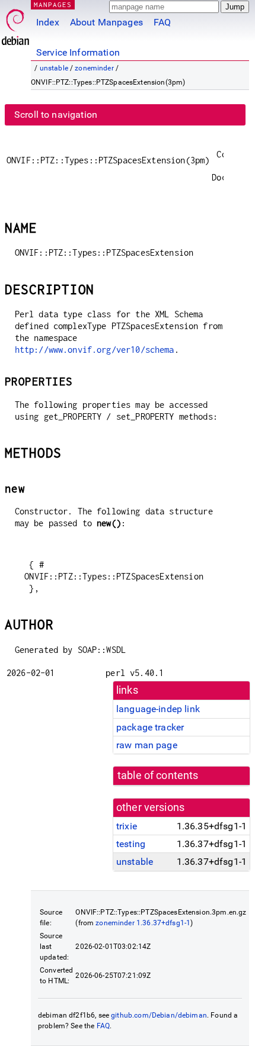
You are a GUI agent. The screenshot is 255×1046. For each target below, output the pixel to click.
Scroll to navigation (55, 114)
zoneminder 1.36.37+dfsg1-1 (142, 923)
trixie (126, 826)
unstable (54, 68)
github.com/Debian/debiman (159, 1015)
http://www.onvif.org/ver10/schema (94, 350)
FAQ (162, 22)
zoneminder (94, 68)
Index (47, 22)
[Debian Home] (15, 24)
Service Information (78, 52)
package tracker (150, 727)
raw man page (146, 745)
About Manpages (106, 22)
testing (130, 843)
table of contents (158, 775)
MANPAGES (53, 4)
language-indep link (158, 709)
